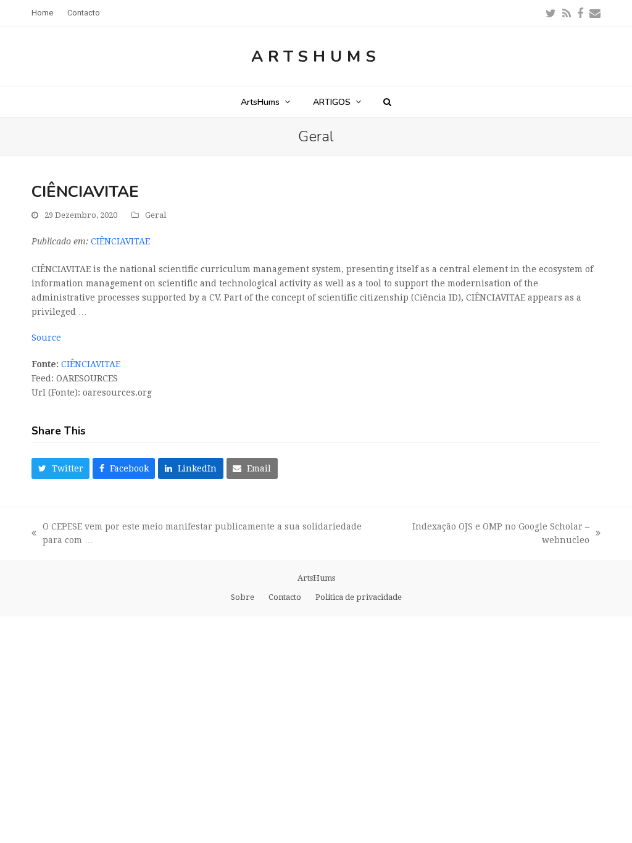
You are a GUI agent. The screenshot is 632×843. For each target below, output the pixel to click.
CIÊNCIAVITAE (120, 241)
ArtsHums (316, 56)
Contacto (284, 597)
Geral (155, 215)
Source (46, 338)
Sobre (242, 597)
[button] (387, 101)
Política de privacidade (358, 597)
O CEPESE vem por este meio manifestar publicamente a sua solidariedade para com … (196, 534)
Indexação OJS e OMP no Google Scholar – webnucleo (488, 534)
